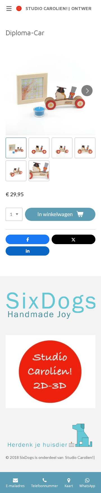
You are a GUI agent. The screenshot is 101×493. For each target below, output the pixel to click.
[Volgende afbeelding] (87, 90)
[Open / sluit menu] (9, 8)
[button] (16, 148)
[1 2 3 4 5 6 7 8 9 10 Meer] (14, 214)
